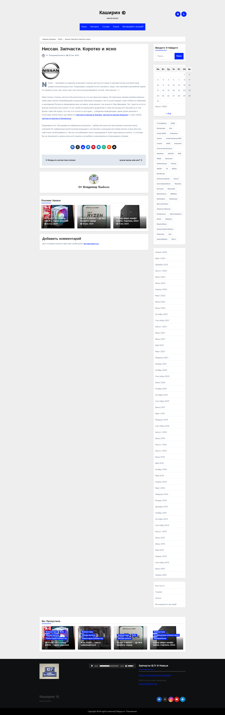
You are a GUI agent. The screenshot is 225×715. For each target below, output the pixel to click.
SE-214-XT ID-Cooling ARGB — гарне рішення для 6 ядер (56, 221)
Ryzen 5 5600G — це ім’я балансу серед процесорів (93, 221)
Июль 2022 (160, 302)
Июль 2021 (160, 333)
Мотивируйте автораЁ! (133, 27)
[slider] (109, 666)
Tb (167, 168)
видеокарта (161, 194)
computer (174, 133)
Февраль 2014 (161, 494)
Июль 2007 (160, 569)
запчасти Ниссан (163, 209)
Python (173, 163)
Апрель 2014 (161, 482)
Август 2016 (161, 445)
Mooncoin (168, 158)
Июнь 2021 (160, 339)
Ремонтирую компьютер (56, 638)
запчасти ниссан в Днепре (89, 115)
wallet (174, 168)
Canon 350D (161, 133)
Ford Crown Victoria (164, 148)
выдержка (161, 199)
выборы (174, 194)
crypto (159, 143)
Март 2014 (160, 488)
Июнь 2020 (160, 382)
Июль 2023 (160, 277)
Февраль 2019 (161, 420)
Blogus (120, 711)
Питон (176, 178)
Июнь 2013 (160, 544)
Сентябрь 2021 (162, 320)
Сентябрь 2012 (162, 562)
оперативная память (165, 229)
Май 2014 (159, 476)
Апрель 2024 (161, 252)
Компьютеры (51, 632)
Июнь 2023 (160, 283)
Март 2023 (160, 296)
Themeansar (131, 711)
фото (174, 239)
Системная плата (164, 183)
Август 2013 (161, 531)
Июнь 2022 (160, 308)
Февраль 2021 (161, 358)
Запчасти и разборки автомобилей (155, 675)
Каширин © (112, 13)
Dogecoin (178, 143)
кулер (159, 219)
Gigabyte (160, 153)
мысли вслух (162, 224)
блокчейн (171, 188)
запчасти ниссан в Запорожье (56, 118)
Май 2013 (159, 550)
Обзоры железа (52, 635)
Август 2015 (161, 451)
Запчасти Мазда (163, 178)
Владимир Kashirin (57, 55)
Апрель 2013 (161, 556)
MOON (159, 158)
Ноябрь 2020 (161, 370)
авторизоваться (91, 244)
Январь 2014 (161, 500)
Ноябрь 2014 (161, 469)
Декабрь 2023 (161, 265)
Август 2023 (161, 271)
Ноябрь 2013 (161, 513)
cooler (159, 138)
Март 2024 (160, 258)
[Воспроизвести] (92, 666)
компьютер (161, 214)
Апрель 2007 (161, 575)
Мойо (62, 632)
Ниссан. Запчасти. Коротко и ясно (79, 49)
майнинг (168, 219)
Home (84, 27)
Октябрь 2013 (161, 519)
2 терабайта (162, 123)
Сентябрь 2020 (162, 376)
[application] (112, 666)
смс (169, 234)
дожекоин (173, 199)
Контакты (94, 27)
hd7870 (171, 153)
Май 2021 (159, 345)
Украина (178, 183)
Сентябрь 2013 (162, 525)
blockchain (161, 128)
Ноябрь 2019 (161, 389)
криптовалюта (176, 214)
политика (160, 234)
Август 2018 (161, 432)
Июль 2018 (160, 438)
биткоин (160, 188)
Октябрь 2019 (161, 395)
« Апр (168, 113)
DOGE (168, 143)
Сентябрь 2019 (162, 401)
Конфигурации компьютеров (166, 635)
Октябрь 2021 (161, 314)
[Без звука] (126, 666)
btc (170, 128)
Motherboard (162, 163)
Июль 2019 (160, 407)
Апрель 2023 (161, 289)
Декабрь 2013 (161, 507)
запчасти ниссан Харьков (115, 115)
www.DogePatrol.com (148, 684)
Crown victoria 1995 (173, 138)
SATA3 (159, 168)
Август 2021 (161, 327)
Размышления (160, 638)
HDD (179, 153)
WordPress (161, 173)
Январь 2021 (161, 364)
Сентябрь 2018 (162, 426)
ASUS (173, 123)
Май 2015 (159, 463)
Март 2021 (160, 351)
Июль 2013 (160, 538)
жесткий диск (162, 204)
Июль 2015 (160, 457)
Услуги (116, 27)
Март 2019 (160, 413)
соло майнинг (162, 239)
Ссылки (105, 27)
